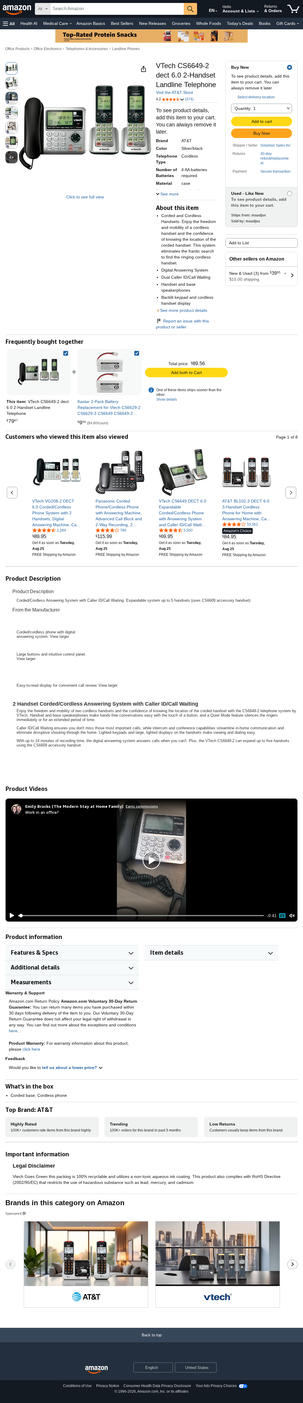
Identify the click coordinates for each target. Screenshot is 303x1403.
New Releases (152, 23)
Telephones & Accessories (87, 49)
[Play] (10, 915)
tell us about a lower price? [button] (70, 1067)
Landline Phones (126, 49)
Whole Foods (208, 23)
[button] (8, 23)
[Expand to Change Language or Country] (216, 11)
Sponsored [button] (13, 1213)
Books (264, 23)
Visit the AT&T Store (174, 92)
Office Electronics (48, 49)
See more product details (183, 310)
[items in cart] (293, 8)
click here (31, 1049)
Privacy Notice (107, 1386)
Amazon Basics (90, 23)
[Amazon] (17, 8)
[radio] (11, 68)
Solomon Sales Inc (275, 145)
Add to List (239, 242)
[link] (109, 372)
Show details (166, 399)
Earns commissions (142, 806)
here (13, 1030)
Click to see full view (85, 197)
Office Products (17, 49)
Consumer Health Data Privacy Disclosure (157, 1386)
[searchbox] (117, 9)
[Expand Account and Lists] (258, 11)
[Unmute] (292, 915)
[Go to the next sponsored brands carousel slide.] (292, 1264)
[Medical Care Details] (71, 23)
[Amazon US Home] (96, 1370)
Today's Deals (240, 23)
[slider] (141, 915)
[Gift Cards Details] (298, 23)
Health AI (28, 23)
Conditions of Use (77, 1386)
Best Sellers (122, 23)
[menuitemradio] (282, 915)
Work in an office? (42, 812)
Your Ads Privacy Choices (216, 1386)
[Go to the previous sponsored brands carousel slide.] (10, 1264)
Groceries (181, 23)
